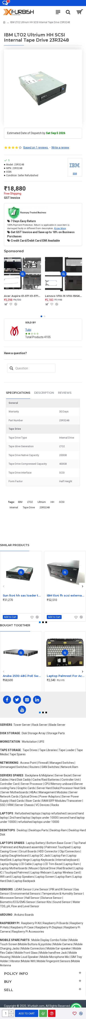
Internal (14, 507)
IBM (20, 501)
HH (52, 501)
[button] (41, 316)
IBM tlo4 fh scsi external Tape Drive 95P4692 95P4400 (66, 595)
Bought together (15, 625)
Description (44, 393)
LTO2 (30, 501)
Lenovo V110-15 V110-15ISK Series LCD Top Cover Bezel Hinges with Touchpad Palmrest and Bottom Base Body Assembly (63, 295)
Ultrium (42, 501)
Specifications (18, 393)
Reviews (64, 393)
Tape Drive (29, 507)
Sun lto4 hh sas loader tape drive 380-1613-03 (22, 595)
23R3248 (45, 507)
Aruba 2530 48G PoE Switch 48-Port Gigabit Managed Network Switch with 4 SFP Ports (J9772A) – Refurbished (22, 676)
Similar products (14, 545)
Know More (60, 228)
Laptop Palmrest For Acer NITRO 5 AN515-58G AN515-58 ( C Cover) (66, 676)
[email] (11, 368)
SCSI (61, 501)
